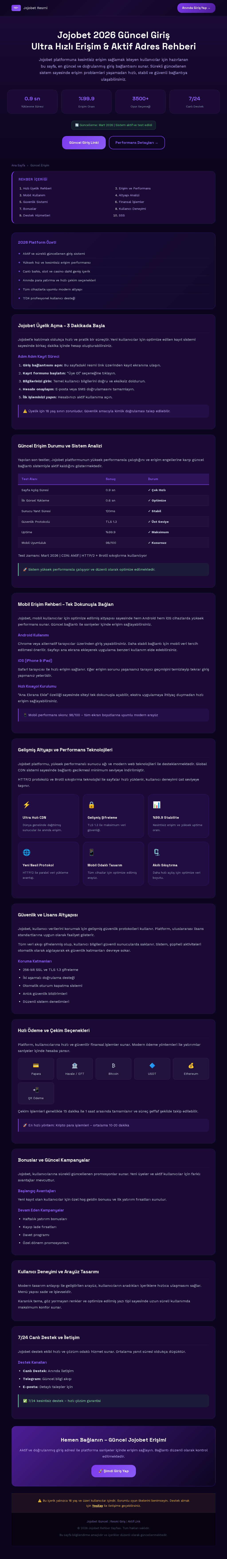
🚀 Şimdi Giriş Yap (113, 1471)
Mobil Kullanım (34, 195)
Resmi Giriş (117, 1521)
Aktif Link (134, 1521)
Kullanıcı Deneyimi (132, 208)
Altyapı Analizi (129, 195)
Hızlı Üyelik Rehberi (37, 188)
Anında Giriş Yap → (196, 8)
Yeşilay (97, 1505)
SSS (122, 215)
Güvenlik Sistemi (35, 202)
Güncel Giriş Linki (84, 142)
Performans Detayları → (136, 142)
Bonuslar (29, 208)
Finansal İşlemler (131, 202)
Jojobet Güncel (97, 1521)
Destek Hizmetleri (36, 215)
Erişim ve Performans (135, 188)
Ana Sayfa (18, 165)
